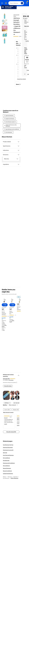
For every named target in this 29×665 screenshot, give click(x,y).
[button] (17, 43)
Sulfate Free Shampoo (8, 473)
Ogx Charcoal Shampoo (8, 455)
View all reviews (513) (11, 431)
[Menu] (2, 3)
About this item (7, 137)
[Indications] (18, 150)
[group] (19, 36)
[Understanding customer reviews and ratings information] (16, 382)
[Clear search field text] (20, 3)
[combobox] (16, 3)
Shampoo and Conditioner (9, 463)
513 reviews (10, 380)
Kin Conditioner (6, 457)
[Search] (22, 3)
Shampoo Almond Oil (8, 447)
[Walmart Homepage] (6, 3)
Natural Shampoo (7, 468)
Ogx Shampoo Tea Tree (8, 444)
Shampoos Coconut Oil (8, 450)
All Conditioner (6, 465)
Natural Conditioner (7, 470)
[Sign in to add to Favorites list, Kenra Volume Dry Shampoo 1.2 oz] (12, 300)
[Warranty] (17, 159)
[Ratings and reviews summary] (18, 375)
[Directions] (18, 154)
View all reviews (8, 386)
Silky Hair (5, 452)
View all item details (21, 79)
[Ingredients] (18, 164)
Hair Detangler (6, 460)
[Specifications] (18, 146)
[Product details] (18, 141)
